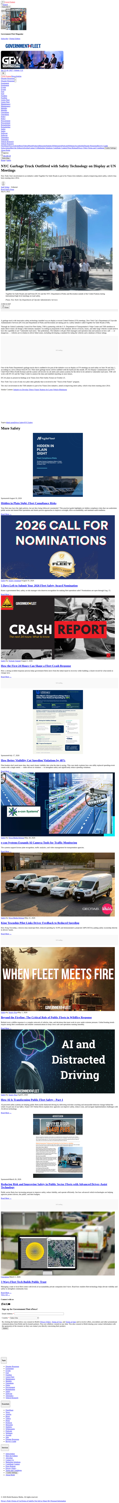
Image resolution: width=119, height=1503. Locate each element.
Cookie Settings (110, 148)
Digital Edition (14, 39)
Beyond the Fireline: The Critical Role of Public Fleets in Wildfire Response (46, 1017)
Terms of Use (16, 1501)
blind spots (10, 423)
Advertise (25, 148)
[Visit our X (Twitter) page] (7, 1305)
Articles (22, 2)
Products (35, 146)
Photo (30, 146)
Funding (4, 96)
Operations (5, 112)
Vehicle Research (7, 142)
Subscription (5, 148)
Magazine (42, 146)
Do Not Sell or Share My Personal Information (49, 1501)
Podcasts (65, 146)
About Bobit (5, 150)
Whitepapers (57, 146)
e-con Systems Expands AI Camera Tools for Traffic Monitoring (39, 842)
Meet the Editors (16, 148)
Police (3, 117)
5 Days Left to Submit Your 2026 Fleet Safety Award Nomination (39, 585)
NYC (26, 423)
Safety (3, 129)
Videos (25, 146)
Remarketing (5, 125)
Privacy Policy (82, 148)
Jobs (82, 146)
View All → (5, 1295)
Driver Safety (19, 423)
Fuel (2, 92)
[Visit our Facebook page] (2, 1305)
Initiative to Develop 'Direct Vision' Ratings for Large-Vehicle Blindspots (40, 390)
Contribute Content (59, 148)
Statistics (49, 146)
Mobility (4, 108)
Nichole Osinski (14, 661)
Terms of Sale (26, 1501)
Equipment (5, 83)
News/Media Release (16, 838)
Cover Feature (10, 2)
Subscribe (4, 39)
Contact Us (33, 148)
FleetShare (5, 146)
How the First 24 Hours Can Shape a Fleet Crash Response (36, 665)
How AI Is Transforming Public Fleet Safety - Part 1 (32, 1099)
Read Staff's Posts (7, 189)
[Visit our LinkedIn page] (4, 1305)
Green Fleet (5, 100)
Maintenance (5, 104)
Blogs (21, 146)
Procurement (5, 121)
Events (3, 87)
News (17, 2)
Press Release (72, 148)
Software (4, 133)
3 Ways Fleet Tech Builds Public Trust (23, 1281)
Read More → (6, 514)
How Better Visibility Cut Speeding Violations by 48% (33, 760)
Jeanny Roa (13, 1012)
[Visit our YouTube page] (9, 1305)
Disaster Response (7, 78)
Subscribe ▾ (6, 7)
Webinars (71, 146)
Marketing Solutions (45, 148)
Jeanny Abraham (15, 581)
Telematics (5, 137)
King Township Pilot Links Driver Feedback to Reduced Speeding (40, 922)
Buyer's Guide (102, 146)
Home (3, 160)
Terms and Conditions (96, 148)
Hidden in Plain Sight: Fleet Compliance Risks (28, 503)
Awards (78, 146)
